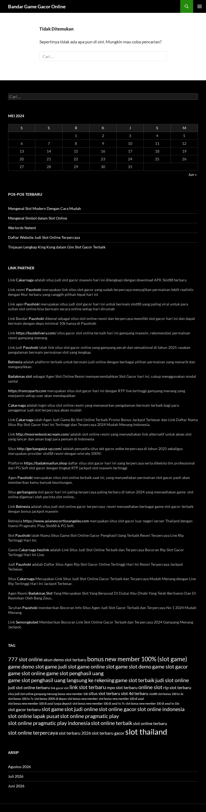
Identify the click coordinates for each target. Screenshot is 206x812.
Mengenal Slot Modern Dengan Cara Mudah (44, 208)
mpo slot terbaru (122, 687)
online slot (150, 687)
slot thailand (146, 731)
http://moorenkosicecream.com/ (42, 434)
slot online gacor (118, 709)
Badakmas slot (20, 376)
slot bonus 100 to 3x (170, 694)
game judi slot (60, 666)
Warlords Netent (22, 227)
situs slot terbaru (104, 693)
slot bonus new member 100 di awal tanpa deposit (40, 703)
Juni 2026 (16, 786)
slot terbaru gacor (108, 732)
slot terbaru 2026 (75, 732)
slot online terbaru (150, 723)
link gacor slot (60, 688)
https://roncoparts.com (27, 390)
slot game (53, 709)
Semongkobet (27, 622)
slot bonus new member (83, 698)
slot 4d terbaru (134, 693)
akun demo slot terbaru (64, 659)
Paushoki (33, 289)
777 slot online (25, 659)
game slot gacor (170, 666)
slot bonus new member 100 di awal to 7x (98, 703)
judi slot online (172, 680)
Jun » (192, 174)
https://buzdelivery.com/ (36, 333)
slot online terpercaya (33, 732)
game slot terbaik (134, 680)
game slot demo (133, 666)
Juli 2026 (15, 776)
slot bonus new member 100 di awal (121, 698)
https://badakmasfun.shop (45, 463)
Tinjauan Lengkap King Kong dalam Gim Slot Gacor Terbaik (56, 247)
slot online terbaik (111, 723)
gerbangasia (27, 492)
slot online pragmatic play (89, 716)
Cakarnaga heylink (34, 549)
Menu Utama (199, 6)
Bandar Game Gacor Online (37, 6)
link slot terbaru (87, 687)
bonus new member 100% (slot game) (137, 659)
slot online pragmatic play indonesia (49, 723)
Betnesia (15, 362)
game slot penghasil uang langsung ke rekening (61, 680)
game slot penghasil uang (75, 673)
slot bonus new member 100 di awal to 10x (152, 703)
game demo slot (26, 666)
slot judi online (81, 709)
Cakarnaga (25, 280)
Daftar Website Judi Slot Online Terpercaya (44, 237)
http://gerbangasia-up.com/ (39, 448)
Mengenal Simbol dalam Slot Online (37, 218)
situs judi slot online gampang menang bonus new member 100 (48, 694)
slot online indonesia (161, 709)
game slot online (26, 673)
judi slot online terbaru (29, 687)
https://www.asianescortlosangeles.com (56, 521)
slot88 (153, 694)
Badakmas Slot (40, 593)
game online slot (96, 666)
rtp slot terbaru (177, 687)
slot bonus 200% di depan (50, 698)
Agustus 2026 (19, 766)
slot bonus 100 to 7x (21, 698)
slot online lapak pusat (33, 716)
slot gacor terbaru (24, 709)
